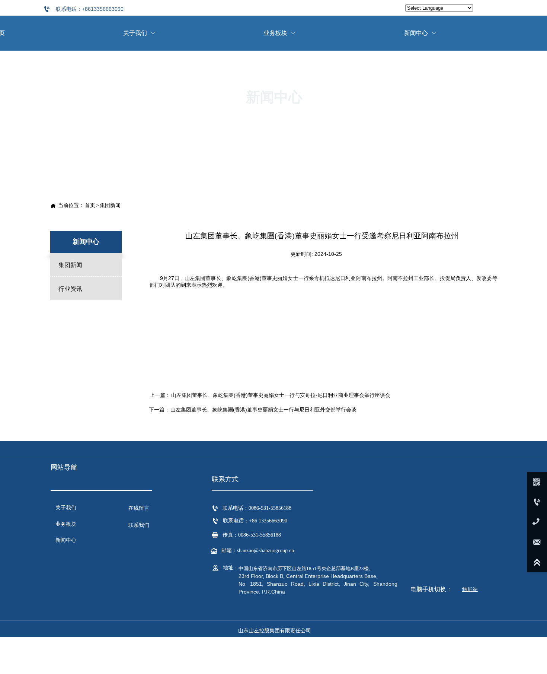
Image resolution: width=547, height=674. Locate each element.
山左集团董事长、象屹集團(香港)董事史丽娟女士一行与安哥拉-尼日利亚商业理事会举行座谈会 (280, 395)
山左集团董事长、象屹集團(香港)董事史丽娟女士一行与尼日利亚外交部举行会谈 (263, 410)
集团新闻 (110, 205)
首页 (90, 205)
